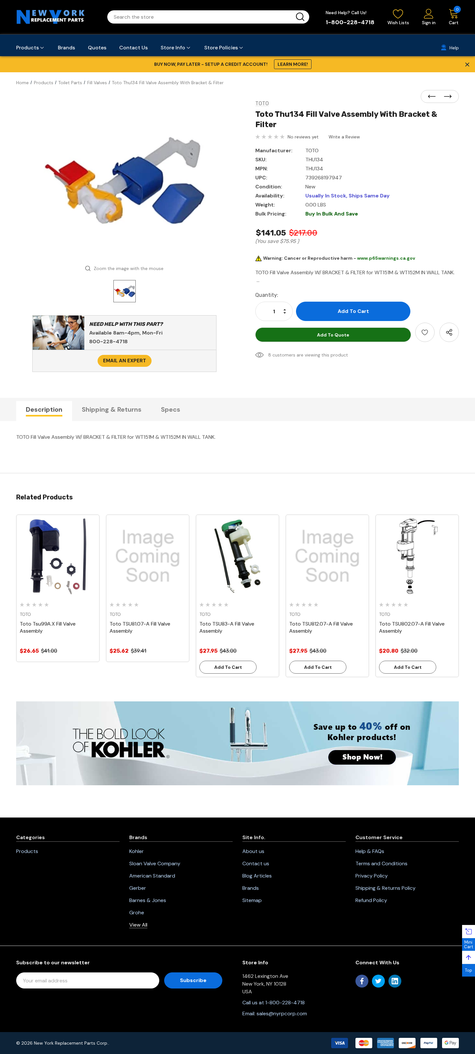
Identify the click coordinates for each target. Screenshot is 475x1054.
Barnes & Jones (147, 900)
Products (27, 851)
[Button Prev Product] (434, 96)
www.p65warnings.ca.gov (386, 258)
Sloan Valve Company (154, 863)
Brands (250, 888)
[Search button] (300, 17)
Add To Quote (333, 335)
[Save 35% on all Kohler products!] (237, 743)
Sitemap (252, 900)
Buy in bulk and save (331, 213)
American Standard (152, 875)
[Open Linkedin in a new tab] (394, 981)
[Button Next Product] (446, 96)
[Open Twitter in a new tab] (378, 981)
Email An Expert (124, 360)
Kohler (136, 851)
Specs (170, 409)
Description (44, 409)
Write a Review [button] (344, 137)
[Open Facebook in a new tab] (361, 981)
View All (138, 924)
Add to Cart (228, 667)
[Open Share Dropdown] (449, 332)
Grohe (136, 912)
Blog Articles (257, 875)
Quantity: (266, 295)
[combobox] (200, 17)
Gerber (137, 888)
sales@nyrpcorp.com (282, 1013)
